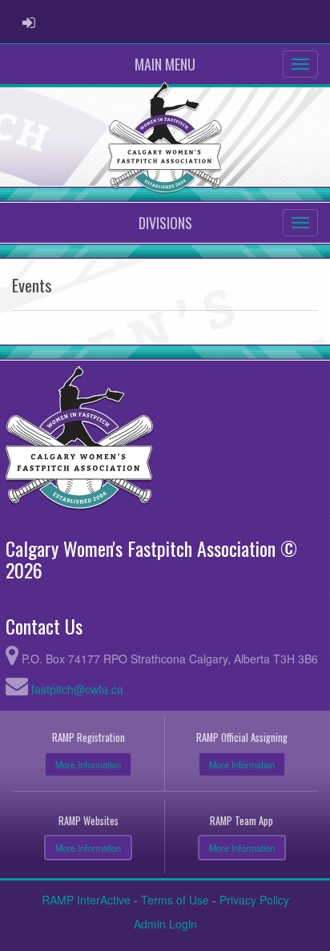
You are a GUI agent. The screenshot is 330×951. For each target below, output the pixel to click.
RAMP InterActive (86, 900)
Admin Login (165, 924)
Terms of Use (175, 900)
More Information (88, 764)
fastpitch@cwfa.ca (77, 689)
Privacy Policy (254, 900)
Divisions (165, 222)
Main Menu (165, 64)
